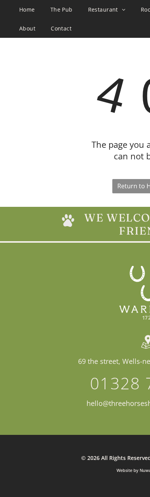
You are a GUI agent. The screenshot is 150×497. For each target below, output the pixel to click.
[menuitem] (27, 9)
